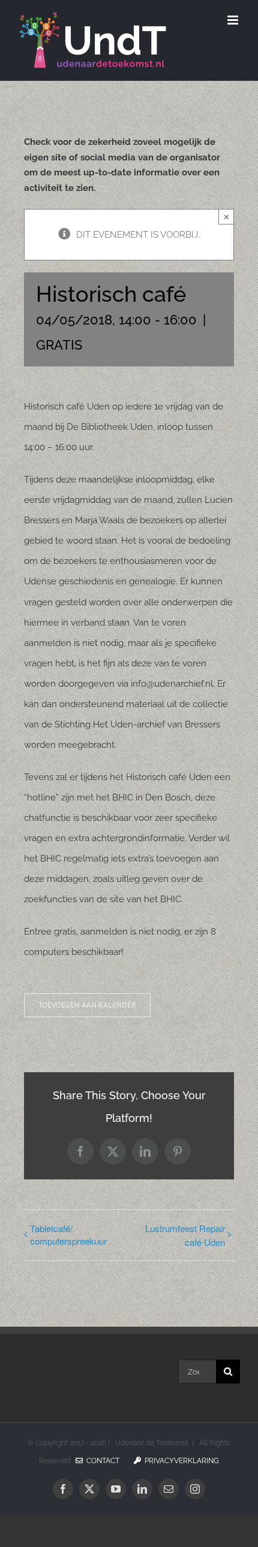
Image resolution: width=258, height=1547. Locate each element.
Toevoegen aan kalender (87, 1005)
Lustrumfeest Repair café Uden (185, 1235)
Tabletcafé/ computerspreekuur (68, 1234)
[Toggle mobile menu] (233, 20)
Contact (101, 1461)
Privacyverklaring (180, 1461)
